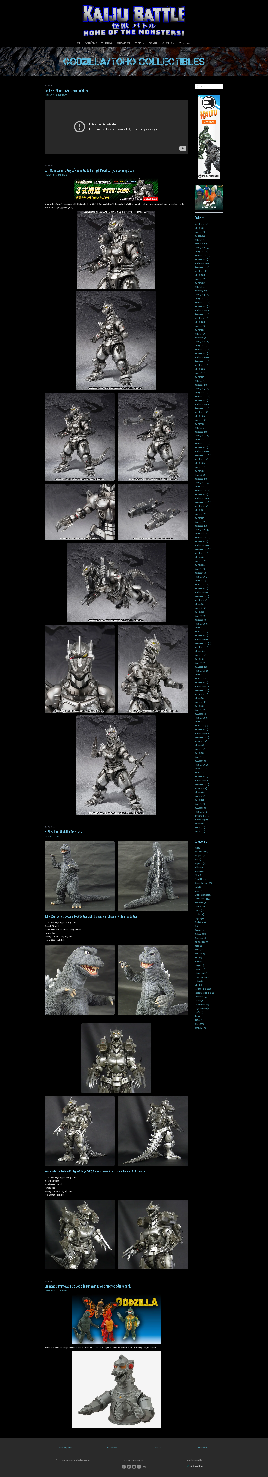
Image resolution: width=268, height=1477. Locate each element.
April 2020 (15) (200, 522)
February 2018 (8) (201, 624)
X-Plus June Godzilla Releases (63, 832)
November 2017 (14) (202, 636)
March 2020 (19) (201, 526)
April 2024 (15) (200, 334)
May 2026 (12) (200, 236)
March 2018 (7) (200, 620)
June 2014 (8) (200, 796)
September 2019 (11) (203, 549)
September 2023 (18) (203, 361)
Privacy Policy (202, 1448)
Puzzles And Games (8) (203, 977)
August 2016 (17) (201, 694)
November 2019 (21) (202, 542)
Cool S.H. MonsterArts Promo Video (66, 91)
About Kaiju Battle (66, 1448)
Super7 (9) (199, 1001)
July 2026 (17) (200, 228)
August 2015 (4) (201, 741)
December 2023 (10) (202, 350)
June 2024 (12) (200, 326)
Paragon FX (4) (200, 965)
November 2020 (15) (202, 495)
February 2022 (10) (202, 436)
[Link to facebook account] (124, 1467)
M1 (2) (197, 926)
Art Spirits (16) (200, 856)
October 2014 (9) (201, 781)
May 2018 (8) (199, 612)
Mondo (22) (199, 950)
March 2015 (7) (200, 761)
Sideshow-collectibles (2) (204, 993)
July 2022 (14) (200, 416)
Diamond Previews (51, 1291)
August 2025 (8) (201, 271)
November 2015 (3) (202, 730)
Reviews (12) (199, 981)
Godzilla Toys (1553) (202, 899)
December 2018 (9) (202, 585)
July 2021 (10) (200, 463)
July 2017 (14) (200, 651)
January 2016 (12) (201, 722)
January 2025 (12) (201, 299)
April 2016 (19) (200, 710)
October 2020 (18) (202, 498)
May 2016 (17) (200, 706)
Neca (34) (198, 958)
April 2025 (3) (200, 287)
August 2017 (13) (201, 647)
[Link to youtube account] (134, 1467)
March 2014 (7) (200, 808)
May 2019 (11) (200, 565)
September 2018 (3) (202, 596)
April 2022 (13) (200, 428)
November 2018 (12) (202, 589)
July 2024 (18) (200, 322)
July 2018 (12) (200, 604)
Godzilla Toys (49, 95)
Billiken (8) (199, 867)
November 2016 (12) (202, 683)
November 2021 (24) (202, 448)
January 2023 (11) (201, 393)
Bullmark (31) (199, 871)
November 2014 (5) (202, 777)
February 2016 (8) (201, 718)
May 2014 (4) (199, 800)
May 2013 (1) (199, 824)
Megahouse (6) (200, 938)
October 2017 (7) (201, 640)
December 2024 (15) (202, 303)
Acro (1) (198, 848)
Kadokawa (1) (200, 907)
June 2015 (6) (200, 749)
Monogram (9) (200, 954)
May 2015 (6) (199, 753)
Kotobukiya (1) (200, 922)
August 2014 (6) (201, 788)
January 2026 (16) (201, 252)
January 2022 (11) (201, 440)
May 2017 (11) (200, 659)
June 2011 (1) (200, 832)
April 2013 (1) (200, 828)
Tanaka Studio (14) (202, 1005)
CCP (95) (198, 875)
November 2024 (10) (202, 306)
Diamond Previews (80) (203, 883)
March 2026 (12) (201, 244)
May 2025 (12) (200, 283)
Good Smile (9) (200, 903)
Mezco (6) (198, 946)
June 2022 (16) (200, 420)
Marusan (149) (200, 930)
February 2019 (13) (202, 577)
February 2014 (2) (201, 812)
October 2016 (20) (202, 687)
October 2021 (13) (202, 451)
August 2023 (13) (201, 365)
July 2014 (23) (200, 792)
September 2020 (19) (203, 502)
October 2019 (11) (202, 545)
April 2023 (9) (200, 381)
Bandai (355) (199, 860)
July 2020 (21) (200, 510)
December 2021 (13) (202, 444)
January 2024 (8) (201, 346)
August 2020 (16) (201, 506)
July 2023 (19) (200, 369)
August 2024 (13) (201, 318)
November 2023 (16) (202, 353)
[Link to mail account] (144, 1467)
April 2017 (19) (200, 663)
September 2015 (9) (202, 737)
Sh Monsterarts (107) (203, 989)
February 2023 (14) (202, 389)
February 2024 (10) (202, 342)
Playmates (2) (200, 969)
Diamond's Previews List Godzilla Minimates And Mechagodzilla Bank (88, 1286)
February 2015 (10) (202, 765)
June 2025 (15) (200, 279)
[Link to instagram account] (139, 1467)
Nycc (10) (198, 962)
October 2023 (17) (202, 357)
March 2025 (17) (201, 291)
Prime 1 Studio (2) (201, 973)
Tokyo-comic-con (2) (202, 1009)
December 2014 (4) (202, 773)
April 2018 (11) (200, 616)
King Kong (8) (199, 918)
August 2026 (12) (201, 224)
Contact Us (157, 1448)
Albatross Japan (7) (202, 852)
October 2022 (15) (202, 404)
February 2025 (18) (202, 295)
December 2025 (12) (202, 256)
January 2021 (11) (201, 487)
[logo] (134, 20)
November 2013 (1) (202, 816)
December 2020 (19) (202, 491)
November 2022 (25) (202, 401)
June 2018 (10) (200, 608)
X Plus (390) (199, 1024)
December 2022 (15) (202, 397)
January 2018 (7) (201, 628)
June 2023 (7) (200, 373)
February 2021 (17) (202, 483)
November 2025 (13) (202, 259)
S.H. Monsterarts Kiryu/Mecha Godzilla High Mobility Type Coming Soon (89, 171)
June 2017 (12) (200, 655)
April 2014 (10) (200, 804)
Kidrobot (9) (199, 914)
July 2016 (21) (200, 698)
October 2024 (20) (202, 310)
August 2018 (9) (201, 600)
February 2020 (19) (202, 530)
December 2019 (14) (202, 538)
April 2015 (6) (200, 757)
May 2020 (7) (199, 518)
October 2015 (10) (202, 734)
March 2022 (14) (201, 432)
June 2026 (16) (200, 232)
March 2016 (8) (200, 714)
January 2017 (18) (201, 675)
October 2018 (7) (201, 592)
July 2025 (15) (200, 275)
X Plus (58, 837)
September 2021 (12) (203, 455)
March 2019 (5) (200, 573)
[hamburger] (50, 4)
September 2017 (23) (203, 643)
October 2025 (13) (202, 263)
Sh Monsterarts (61, 95)
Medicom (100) (200, 934)
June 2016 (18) (200, 702)
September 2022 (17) (203, 408)
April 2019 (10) (200, 569)
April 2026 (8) (200, 240)
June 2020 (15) (200, 514)
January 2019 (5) (201, 581)
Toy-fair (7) (199, 1012)
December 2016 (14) (202, 679)
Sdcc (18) (198, 985)
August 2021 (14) (201, 459)
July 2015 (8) (199, 745)
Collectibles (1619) (202, 879)
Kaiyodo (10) (199, 911)
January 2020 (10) (201, 534)
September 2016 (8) (202, 690)
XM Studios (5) (200, 1028)
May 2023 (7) (199, 377)
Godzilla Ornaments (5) (203, 895)
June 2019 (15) (200, 561)
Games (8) (198, 891)
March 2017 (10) (201, 667)
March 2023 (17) (201, 385)
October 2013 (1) (201, 820)
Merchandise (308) (201, 942)
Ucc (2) (197, 1016)
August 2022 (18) (201, 412)
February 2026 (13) (202, 248)
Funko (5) (198, 887)
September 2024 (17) (203, 314)
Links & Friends (111, 1448)
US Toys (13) (199, 1020)
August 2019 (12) (201, 553)
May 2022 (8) (199, 424)
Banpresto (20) (200, 864)
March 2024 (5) (200, 338)
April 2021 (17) (200, 475)
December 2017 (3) (202, 632)
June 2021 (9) (200, 467)
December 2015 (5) (202, 726)
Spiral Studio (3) (201, 997)
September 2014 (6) (202, 784)
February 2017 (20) (202, 671)
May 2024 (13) (200, 330)
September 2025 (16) (203, 267)
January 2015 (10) (201, 769)
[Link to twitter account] (129, 1467)
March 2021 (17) (201, 479)
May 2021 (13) (200, 471)
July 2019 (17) (200, 557)
